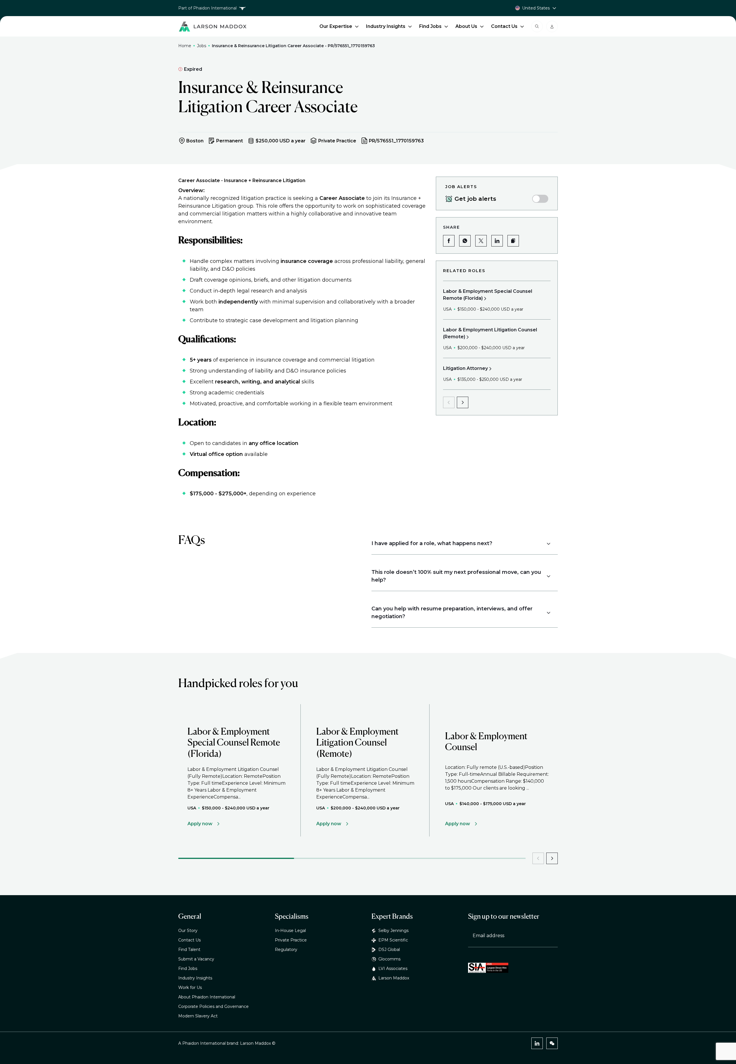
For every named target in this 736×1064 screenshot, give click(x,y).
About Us (466, 26)
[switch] (540, 199)
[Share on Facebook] (449, 241)
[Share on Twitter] (481, 241)
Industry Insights (385, 26)
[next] (462, 402)
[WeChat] (552, 1043)
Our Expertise (335, 26)
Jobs (201, 45)
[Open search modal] (537, 26)
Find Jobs (430, 26)
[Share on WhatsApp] (465, 241)
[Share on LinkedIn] (497, 241)
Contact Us (504, 26)
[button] (513, 241)
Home (184, 45)
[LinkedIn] (537, 1043)
